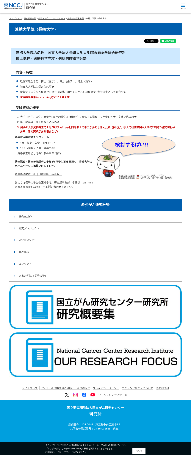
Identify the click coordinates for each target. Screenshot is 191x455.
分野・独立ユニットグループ (51, 18)
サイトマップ (30, 388)
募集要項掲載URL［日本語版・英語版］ (38, 174)
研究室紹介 (25, 216)
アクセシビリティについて (137, 388)
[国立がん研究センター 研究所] (26, 6)
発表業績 (24, 252)
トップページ (15, 18)
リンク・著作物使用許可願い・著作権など (65, 388)
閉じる (139, 450)
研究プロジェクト (29, 228)
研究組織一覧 (30, 18)
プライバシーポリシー (106, 388)
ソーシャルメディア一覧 (112, 395)
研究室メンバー (28, 240)
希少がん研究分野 (75, 18)
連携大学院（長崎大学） (33, 275)
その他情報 (162, 388)
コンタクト (25, 263)
